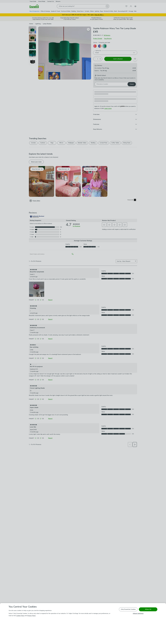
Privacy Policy (31, 616)
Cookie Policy (20, 616)
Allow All (148, 609)
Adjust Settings (138, 613)
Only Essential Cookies (128, 609)
